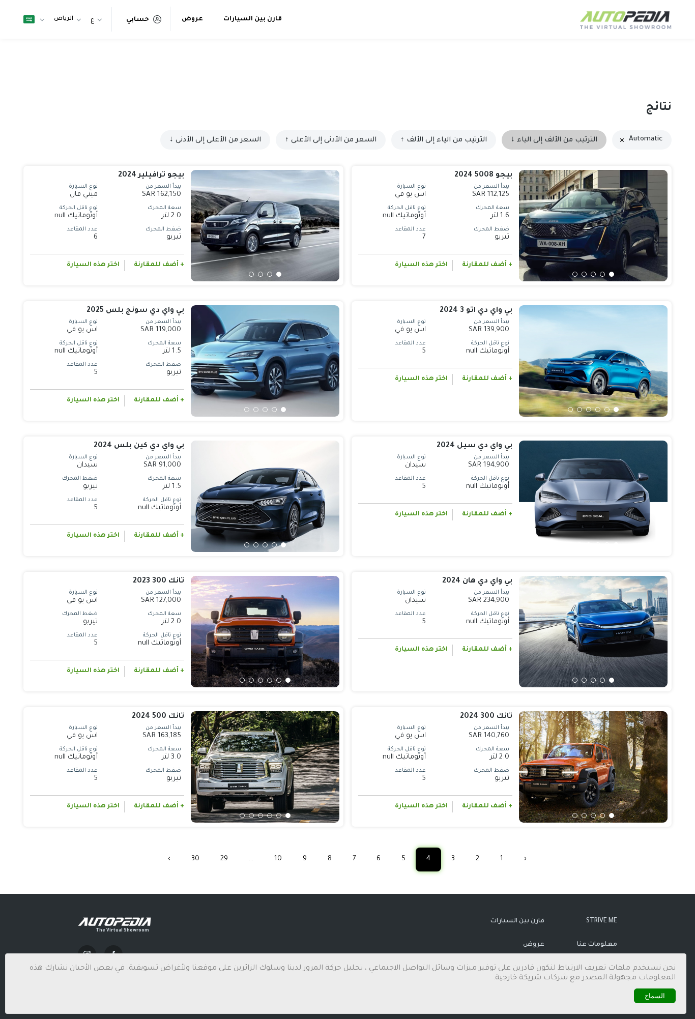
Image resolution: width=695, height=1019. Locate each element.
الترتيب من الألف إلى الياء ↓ (554, 140)
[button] (611, 274)
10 (278, 859)
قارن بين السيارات (252, 19)
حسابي (137, 19)
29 (224, 859)
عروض (192, 19)
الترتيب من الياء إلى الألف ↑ (443, 140)
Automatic (645, 139)
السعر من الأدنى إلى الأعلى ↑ (331, 140)
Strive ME (601, 921)
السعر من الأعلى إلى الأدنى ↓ (215, 140)
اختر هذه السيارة (421, 265)
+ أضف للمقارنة (487, 265)
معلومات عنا (597, 944)
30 (195, 859)
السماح (655, 996)
